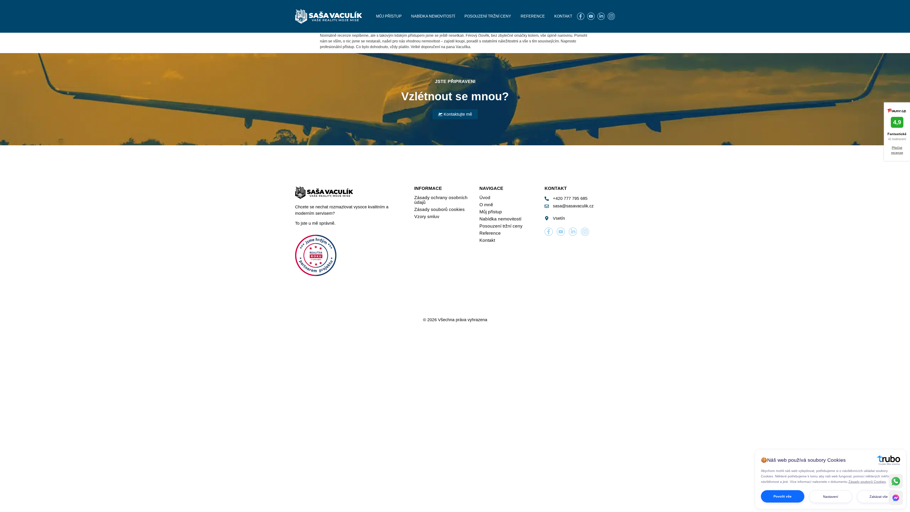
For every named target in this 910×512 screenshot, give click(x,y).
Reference (533, 16)
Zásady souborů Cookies (867, 482)
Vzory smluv (426, 216)
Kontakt (563, 16)
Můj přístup (389, 16)
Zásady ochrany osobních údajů (441, 200)
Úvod (484, 197)
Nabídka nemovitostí (433, 16)
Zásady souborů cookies (439, 209)
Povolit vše (783, 496)
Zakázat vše (878, 496)
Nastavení (830, 496)
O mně (486, 204)
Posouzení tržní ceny (487, 16)
